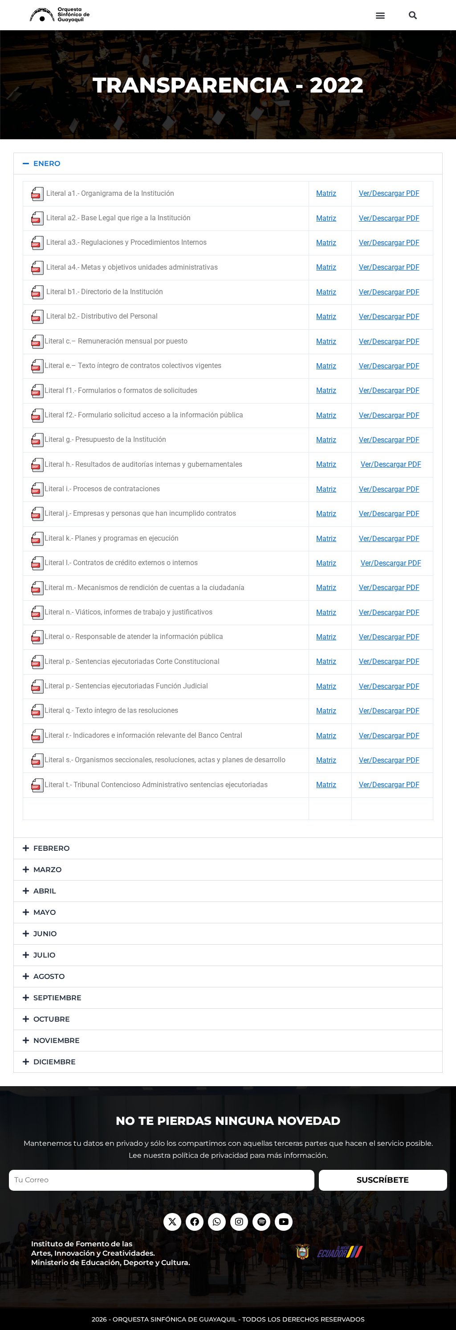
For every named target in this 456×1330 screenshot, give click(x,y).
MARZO (47, 869)
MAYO (44, 912)
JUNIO (45, 934)
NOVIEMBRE (56, 1040)
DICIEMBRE (54, 1062)
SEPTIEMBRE (57, 998)
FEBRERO (51, 848)
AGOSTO (49, 976)
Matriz (326, 193)
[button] (380, 15)
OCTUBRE (51, 1019)
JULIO (44, 955)
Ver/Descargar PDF (389, 193)
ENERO (46, 163)
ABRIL (44, 891)
